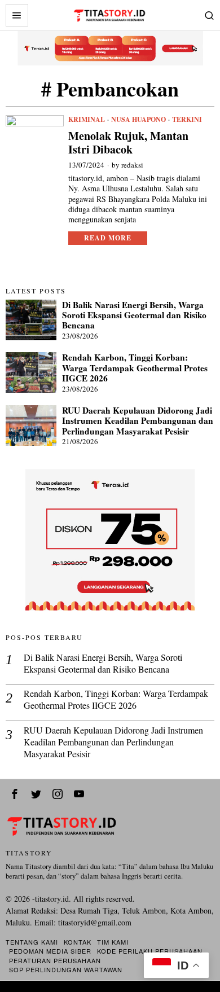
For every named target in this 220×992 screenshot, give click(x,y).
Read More (107, 238)
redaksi (132, 165)
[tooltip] (15, 794)
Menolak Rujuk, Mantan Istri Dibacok (128, 142)
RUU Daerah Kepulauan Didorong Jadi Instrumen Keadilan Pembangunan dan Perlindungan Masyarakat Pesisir (137, 420)
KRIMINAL (86, 119)
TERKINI (187, 119)
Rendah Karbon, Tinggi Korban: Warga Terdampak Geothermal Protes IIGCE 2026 (135, 367)
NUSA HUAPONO (138, 119)
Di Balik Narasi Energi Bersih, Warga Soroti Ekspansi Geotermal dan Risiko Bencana (134, 315)
